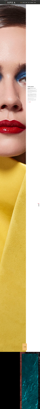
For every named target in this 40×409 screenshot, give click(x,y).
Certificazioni (31, 2)
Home (21, 2)
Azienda (25, 346)
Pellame (26, 2)
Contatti (35, 2)
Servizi (28, 2)
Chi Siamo (23, 2)
